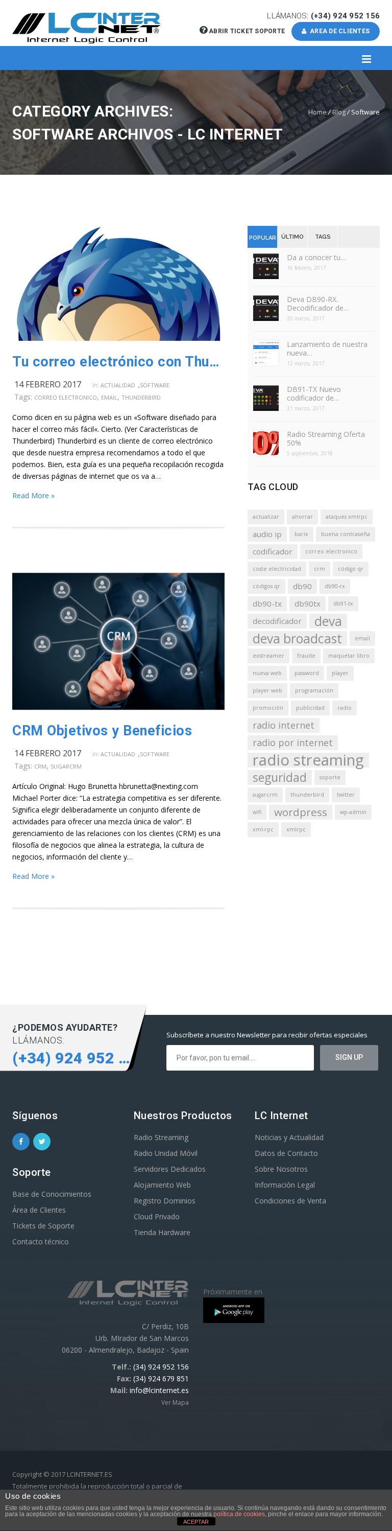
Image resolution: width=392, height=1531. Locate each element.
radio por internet (293, 742)
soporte (330, 777)
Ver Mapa (175, 1402)
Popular (262, 238)
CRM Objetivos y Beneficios (102, 731)
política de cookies (239, 1514)
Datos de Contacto (286, 1153)
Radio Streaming (161, 1137)
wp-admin (353, 812)
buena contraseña (345, 534)
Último (292, 237)
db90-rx (335, 586)
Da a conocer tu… (316, 257)
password (307, 673)
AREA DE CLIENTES (338, 31)
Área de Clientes (39, 1210)
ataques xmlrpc (347, 516)
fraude (306, 655)
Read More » (33, 495)
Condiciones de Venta (290, 1200)
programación (314, 690)
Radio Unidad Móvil (166, 1153)
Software (154, 385)
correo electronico (65, 397)
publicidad (310, 707)
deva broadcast (297, 638)
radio (344, 707)
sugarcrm (66, 766)
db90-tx (267, 603)
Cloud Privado (157, 1216)
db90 (302, 586)
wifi (257, 812)
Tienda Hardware (162, 1232)
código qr (350, 568)
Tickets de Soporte (43, 1226)
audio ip (267, 534)
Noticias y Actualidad (289, 1137)
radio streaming (308, 760)
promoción (268, 707)
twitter (346, 794)
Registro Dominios (164, 1200)
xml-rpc (263, 829)
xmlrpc (296, 829)
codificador (272, 551)
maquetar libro (349, 655)
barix (301, 534)
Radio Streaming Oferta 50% (326, 438)
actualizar (266, 516)
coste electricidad (277, 568)
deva (328, 621)
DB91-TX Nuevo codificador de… (314, 393)
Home (317, 112)
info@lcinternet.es (159, 1390)
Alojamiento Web (162, 1185)
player (340, 673)
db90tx (308, 603)
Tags (323, 237)
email (109, 397)
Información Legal (285, 1185)
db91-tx (343, 603)
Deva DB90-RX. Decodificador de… (318, 303)
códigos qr (266, 586)
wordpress (300, 812)
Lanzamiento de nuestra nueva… (327, 348)
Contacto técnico (40, 1241)
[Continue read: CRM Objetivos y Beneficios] (118, 707)
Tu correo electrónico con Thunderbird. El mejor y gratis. (118, 362)
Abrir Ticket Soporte (247, 31)
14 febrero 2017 (47, 384)
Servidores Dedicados (170, 1169)
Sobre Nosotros (281, 1169)
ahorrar (302, 516)
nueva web (267, 673)
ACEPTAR (196, 1522)
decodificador (277, 621)
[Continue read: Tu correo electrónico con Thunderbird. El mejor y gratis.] (118, 338)
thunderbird (141, 397)
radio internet (283, 725)
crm (40, 766)
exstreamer (268, 655)
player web (267, 690)
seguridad (280, 777)
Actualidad (118, 385)
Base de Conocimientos (51, 1194)
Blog (339, 112)
